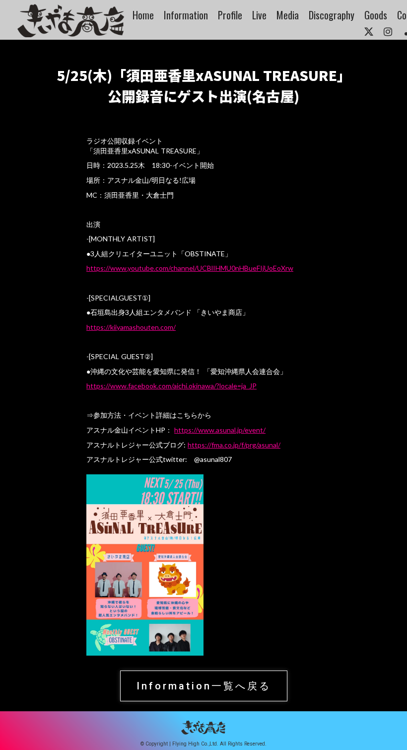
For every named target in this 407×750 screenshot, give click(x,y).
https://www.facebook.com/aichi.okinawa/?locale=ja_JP (171, 385)
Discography (331, 14)
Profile (230, 14)
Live (259, 14)
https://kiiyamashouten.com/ (131, 327)
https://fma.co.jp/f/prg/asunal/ (234, 445)
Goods (375, 14)
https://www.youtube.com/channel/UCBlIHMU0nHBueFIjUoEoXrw (189, 268)
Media (287, 14)
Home (143, 14)
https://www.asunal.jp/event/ (220, 430)
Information (186, 14)
